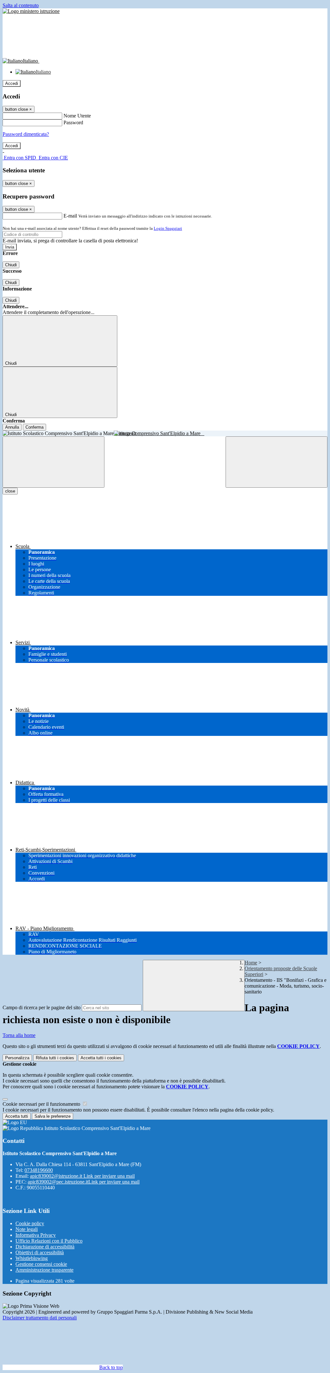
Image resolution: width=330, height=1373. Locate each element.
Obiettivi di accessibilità (39, 1252)
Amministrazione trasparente (44, 1270)
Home (251, 962)
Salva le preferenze (52, 1116)
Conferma (34, 427)
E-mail (70, 216)
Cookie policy (29, 1223)
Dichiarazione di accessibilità (44, 1246)
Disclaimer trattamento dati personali (40, 1317)
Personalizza (17, 1057)
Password (73, 122)
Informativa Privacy (35, 1235)
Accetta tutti (101, 1057)
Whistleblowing (31, 1258)
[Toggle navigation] (53, 462)
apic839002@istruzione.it (82, 1176)
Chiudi (11, 264)
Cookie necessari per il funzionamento (42, 1104)
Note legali (26, 1229)
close (10, 491)
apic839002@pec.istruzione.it (84, 1182)
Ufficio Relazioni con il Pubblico (48, 1241)
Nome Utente (77, 115)
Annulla (12, 427)
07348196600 (38, 1170)
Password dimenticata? (26, 134)
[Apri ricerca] (276, 462)
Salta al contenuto (21, 5)
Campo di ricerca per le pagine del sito (42, 1007)
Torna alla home (19, 1035)
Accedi (11, 83)
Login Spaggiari (168, 228)
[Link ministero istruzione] (31, 11)
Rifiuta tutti (55, 1057)
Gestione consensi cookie (41, 1264)
